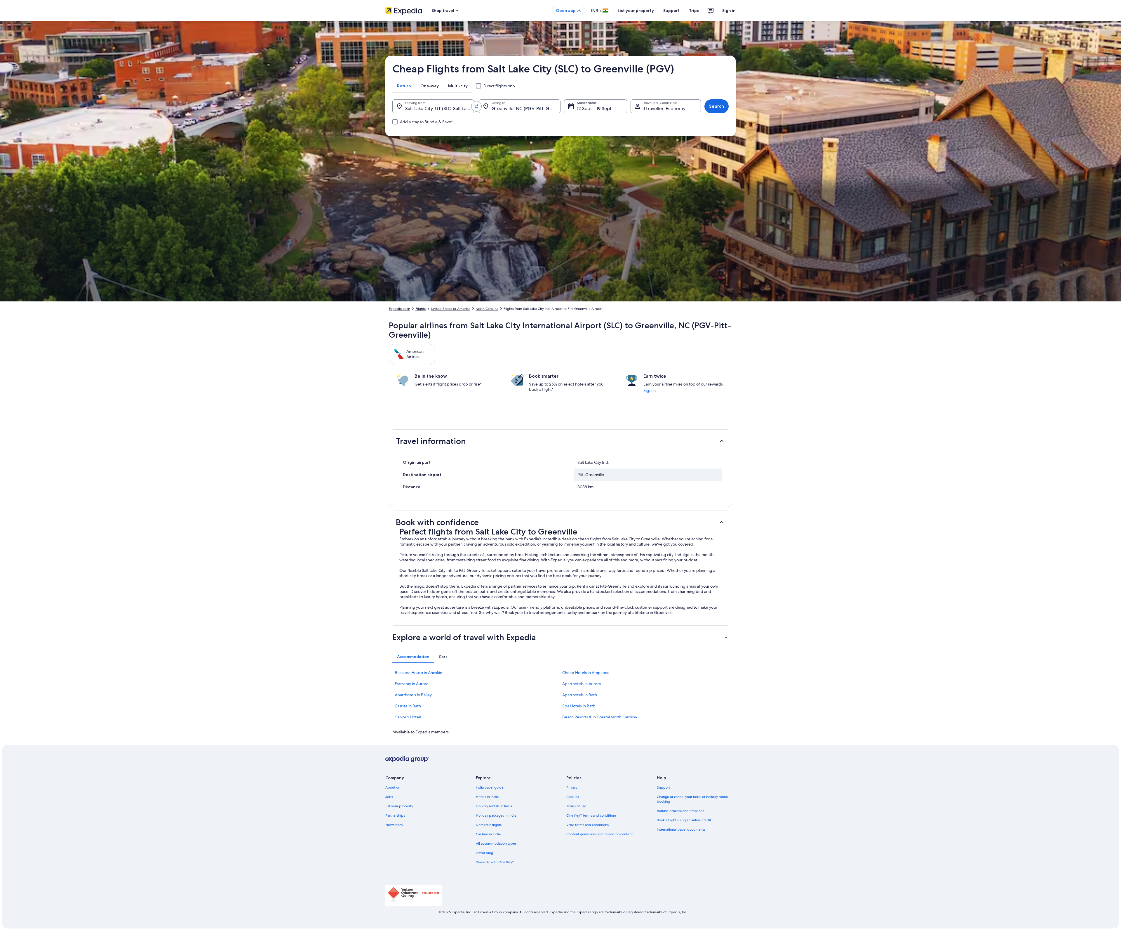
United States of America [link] (450, 308)
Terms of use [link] (576, 806)
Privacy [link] (571, 787)
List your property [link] (399, 806)
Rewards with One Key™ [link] (495, 862)
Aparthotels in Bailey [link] (413, 694)
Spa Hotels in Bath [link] (578, 706)
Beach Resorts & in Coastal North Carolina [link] (599, 717)
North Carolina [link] (487, 308)
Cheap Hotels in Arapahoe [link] (586, 672)
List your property (636, 10)
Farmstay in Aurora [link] (411, 683)
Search (716, 106)
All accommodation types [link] (496, 843)
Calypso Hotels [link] (408, 717)
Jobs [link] (389, 796)
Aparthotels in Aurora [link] (581, 683)
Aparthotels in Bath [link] (579, 694)
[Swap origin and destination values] (476, 106)
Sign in (729, 10)
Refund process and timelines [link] (680, 810)
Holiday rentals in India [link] (494, 806)
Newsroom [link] (394, 824)
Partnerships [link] (395, 815)
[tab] (404, 85)
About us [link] (392, 787)
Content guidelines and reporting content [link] (599, 834)
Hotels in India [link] (487, 796)
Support (671, 10)
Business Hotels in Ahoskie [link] (418, 672)
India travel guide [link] (490, 787)
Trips (694, 10)
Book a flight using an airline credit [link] (684, 820)
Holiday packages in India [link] (496, 815)
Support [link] (663, 787)
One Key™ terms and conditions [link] (591, 815)
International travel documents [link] (681, 829)
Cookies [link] (572, 796)
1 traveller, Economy (664, 108)
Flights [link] (420, 308)
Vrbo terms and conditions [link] (587, 824)
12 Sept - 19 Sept (594, 108)
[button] (560, 441)
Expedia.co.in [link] (399, 308)
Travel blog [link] (484, 853)
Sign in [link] (649, 390)
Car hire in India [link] (488, 834)
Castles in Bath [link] (408, 706)
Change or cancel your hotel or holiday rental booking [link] (692, 799)
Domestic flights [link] (489, 824)
